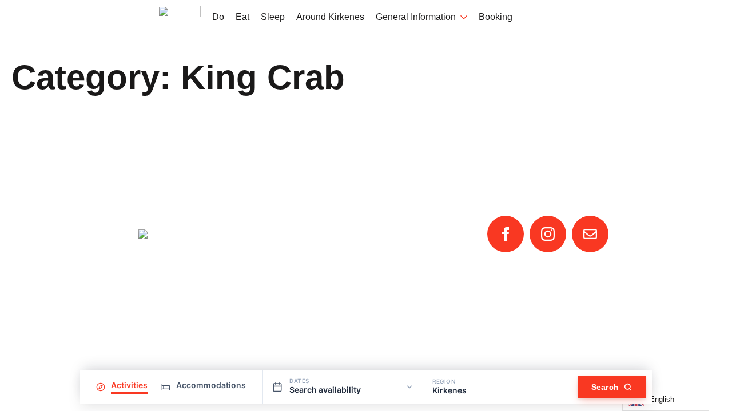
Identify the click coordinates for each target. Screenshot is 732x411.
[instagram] (548, 234)
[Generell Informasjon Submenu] (461, 18)
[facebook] (505, 234)
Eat (242, 17)
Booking (495, 17)
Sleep (273, 17)
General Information (416, 17)
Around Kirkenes (330, 17)
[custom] (590, 234)
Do (218, 17)
